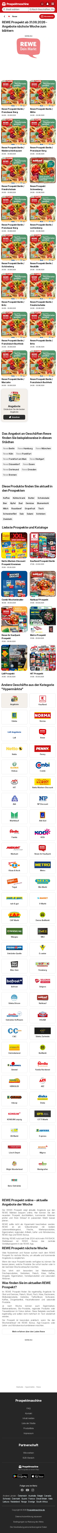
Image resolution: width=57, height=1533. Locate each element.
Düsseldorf (11, 464)
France (31, 1498)
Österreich (22, 1495)
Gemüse (30, 503)
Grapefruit (30, 508)
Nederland (15, 1501)
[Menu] (53, 4)
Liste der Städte (29, 1423)
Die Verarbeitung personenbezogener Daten (28, 1527)
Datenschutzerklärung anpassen (28, 1516)
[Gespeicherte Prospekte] (42, 4)
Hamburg (25, 448)
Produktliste (28, 1428)
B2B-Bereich (28, 1457)
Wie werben (28, 1452)
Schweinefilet (9, 513)
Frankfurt (23, 453)
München (43, 448)
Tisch (41, 508)
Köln (8, 453)
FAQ (28, 1408)
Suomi (24, 1498)
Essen (29, 464)
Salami (30, 513)
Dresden (29, 469)
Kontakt (28, 1413)
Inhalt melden (28, 1418)
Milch (5, 508)
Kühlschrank (19, 498)
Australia (32, 1495)
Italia (50, 1498)
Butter (31, 498)
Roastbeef (16, 508)
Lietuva (6, 1501)
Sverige (31, 1501)
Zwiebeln (7, 519)
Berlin (8, 448)
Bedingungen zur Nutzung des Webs (28, 1522)
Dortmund (11, 469)
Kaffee (6, 498)
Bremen (10, 474)
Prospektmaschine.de (36, 1510)
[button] (47, 4)
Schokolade (43, 498)
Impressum (28, 1433)
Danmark (16, 1498)
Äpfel (13, 503)
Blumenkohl (43, 503)
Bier (5, 503)
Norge (24, 1501)
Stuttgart (37, 459)
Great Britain (41, 1498)
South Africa (42, 1501)
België (40, 1495)
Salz (22, 513)
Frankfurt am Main (15, 459)
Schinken (40, 513)
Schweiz (6, 1498)
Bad (20, 503)
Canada (47, 1495)
